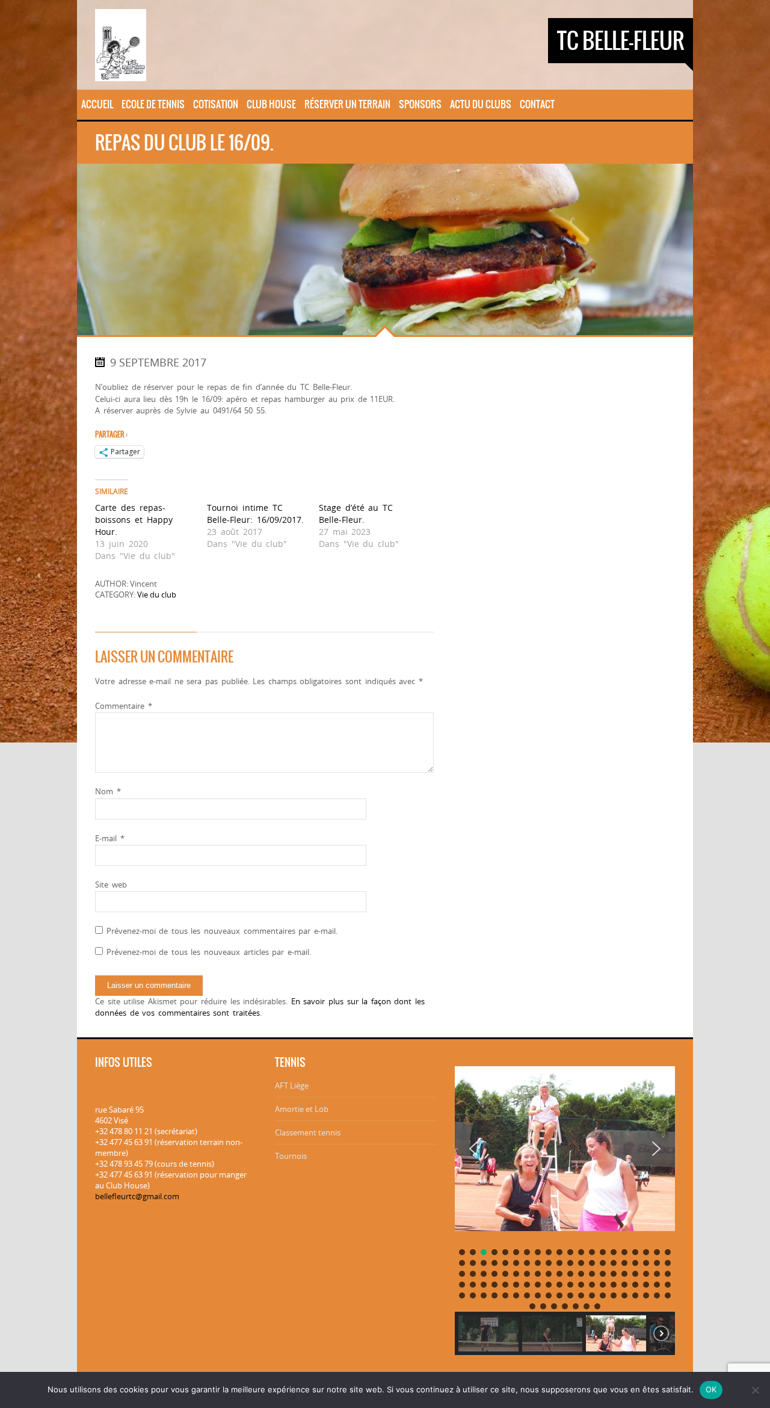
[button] (473, 1148)
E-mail (110, 838)
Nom (108, 791)
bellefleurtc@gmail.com (137, 1196)
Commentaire (123, 705)
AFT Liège (292, 1085)
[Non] (755, 1390)
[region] (565, 1206)
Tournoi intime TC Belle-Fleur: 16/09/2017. (255, 513)
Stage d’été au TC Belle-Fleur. (356, 513)
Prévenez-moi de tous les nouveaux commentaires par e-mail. (221, 930)
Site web (111, 884)
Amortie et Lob (301, 1109)
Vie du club (156, 594)
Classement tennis (307, 1132)
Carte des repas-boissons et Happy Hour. (134, 519)
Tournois (291, 1155)
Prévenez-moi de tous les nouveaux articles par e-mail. (208, 951)
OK (711, 1389)
